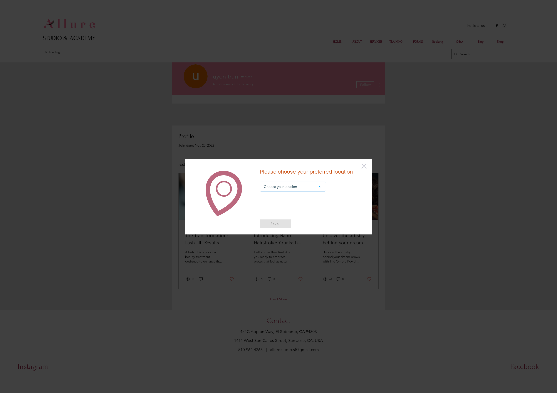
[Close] (364, 166)
